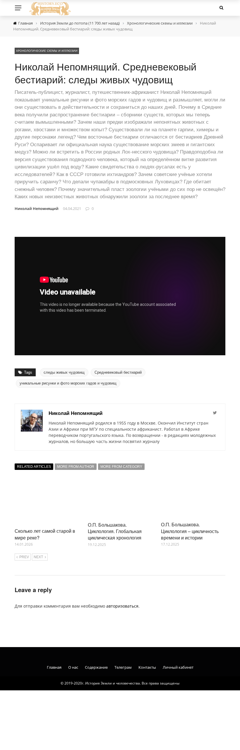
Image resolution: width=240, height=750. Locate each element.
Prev (24, 557)
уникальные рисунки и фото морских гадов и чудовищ (68, 383)
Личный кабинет (178, 667)
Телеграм (123, 667)
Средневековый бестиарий (118, 372)
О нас (73, 667)
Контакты (147, 667)
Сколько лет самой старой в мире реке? (45, 534)
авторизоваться (122, 606)
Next (38, 557)
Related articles (34, 467)
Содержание (96, 667)
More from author (75, 467)
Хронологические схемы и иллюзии (47, 51)
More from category (121, 467)
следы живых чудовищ (64, 372)
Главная (54, 667)
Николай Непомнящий (37, 208)
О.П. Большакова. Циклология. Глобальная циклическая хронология (115, 531)
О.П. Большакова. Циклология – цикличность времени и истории (190, 531)
